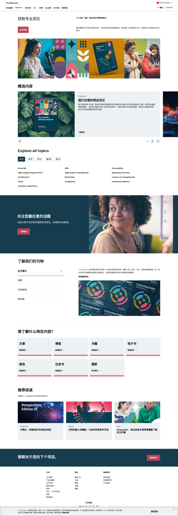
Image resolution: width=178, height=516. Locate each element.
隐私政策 (106, 477)
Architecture (23, 177)
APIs (67, 168)
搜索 (161, 8)
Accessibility (117, 168)
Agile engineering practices (30, 173)
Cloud (20, 181)
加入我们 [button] (48, 8)
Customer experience (27, 186)
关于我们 (49, 477)
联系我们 (49, 497)
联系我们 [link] (65, 8)
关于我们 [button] (57, 8)
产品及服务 (50, 480)
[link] (82, 132)
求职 (48, 494)
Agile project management (77, 173)
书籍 (76, 486)
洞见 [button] (34, 8)
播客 (76, 489)
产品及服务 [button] (9, 8)
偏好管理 (154, 511)
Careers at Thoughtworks (123, 177)
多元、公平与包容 (53, 491)
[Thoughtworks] (12, 2)
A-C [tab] (21, 159)
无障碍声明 (107, 480)
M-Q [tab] (49, 159)
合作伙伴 (49, 483)
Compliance (70, 181)
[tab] (89, 114)
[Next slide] (158, 141)
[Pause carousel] (20, 141)
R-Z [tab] (58, 159)
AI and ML (22, 168)
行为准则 (106, 483)
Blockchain (70, 177)
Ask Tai (169, 7)
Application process (121, 173)
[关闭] (174, 509)
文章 (76, 480)
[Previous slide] (152, 141)
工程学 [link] (41, 8)
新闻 (48, 489)
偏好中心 (78, 477)
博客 (76, 483)
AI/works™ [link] (19, 8)
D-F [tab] (30, 159)
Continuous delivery (121, 181)
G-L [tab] (39, 159)
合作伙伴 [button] (28, 8)
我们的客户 (50, 486)
